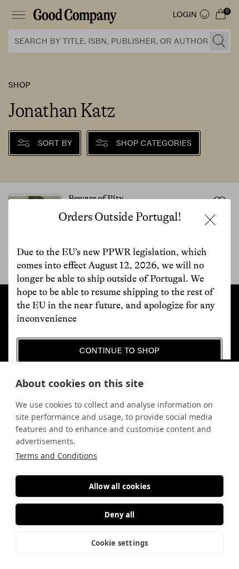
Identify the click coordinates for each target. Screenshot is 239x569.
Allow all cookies (119, 486)
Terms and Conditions (56, 455)
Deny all (119, 515)
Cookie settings (119, 543)
